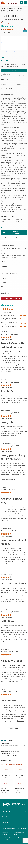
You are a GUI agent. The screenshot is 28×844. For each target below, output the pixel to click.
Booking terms (17, 834)
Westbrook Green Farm (5, 790)
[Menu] (25, 2)
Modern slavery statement (7, 837)
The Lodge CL (6, 775)
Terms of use (4, 834)
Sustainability (17, 837)
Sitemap (16, 836)
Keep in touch (6, 822)
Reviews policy (5, 839)
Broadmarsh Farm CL (19, 790)
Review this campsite (11, 298)
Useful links (5, 817)
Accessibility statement (19, 832)
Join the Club (6, 811)
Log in (14, 70)
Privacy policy (4, 836)
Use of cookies (5, 832)
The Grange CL (20, 775)
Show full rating (6, 339)
